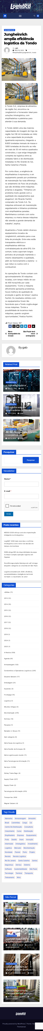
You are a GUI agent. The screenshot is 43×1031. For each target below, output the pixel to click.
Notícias (7, 719)
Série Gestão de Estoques (13, 749)
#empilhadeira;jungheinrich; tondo (24, 52)
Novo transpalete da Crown (14, 334)
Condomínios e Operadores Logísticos (18, 671)
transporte (29, 873)
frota (7, 839)
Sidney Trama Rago (11, 773)
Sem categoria (9, 737)
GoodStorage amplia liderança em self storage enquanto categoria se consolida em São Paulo (19, 994)
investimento (32, 844)
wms (19, 877)
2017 (6, 622)
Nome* (7, 479)
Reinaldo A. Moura (10, 731)
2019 (6, 634)
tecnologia (9, 873)
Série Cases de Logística (13, 743)
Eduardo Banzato (10, 677)
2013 (6, 598)
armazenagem (20, 818)
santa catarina (23, 861)
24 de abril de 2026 (16, 919)
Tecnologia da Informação (13, 791)
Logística (7, 701)
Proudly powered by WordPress (14, 1024)
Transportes (8, 797)
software (8, 869)
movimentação (29, 848)
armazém (32, 818)
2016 (6, 616)
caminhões (16, 823)
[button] (34, 16)
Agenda (7, 658)
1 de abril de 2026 (16, 945)
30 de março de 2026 (17, 973)
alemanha (8, 818)
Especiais (7, 689)
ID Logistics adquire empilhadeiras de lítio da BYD (21, 409)
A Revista (7, 652)
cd (31, 823)
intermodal (9, 844)
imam (21, 839)
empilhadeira (10, 835)
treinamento (9, 877)
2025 (6, 646)
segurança (9, 865)
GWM (32, 973)
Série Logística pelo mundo (14, 755)
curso (19, 831)
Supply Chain (8, 779)
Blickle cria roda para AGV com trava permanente (21, 433)
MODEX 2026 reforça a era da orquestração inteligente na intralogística (21, 916)
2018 (6, 628)
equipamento (31, 835)
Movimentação (9, 30)
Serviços (7, 767)
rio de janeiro (10, 861)
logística (8, 848)
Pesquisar (9, 452)
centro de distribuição (13, 827)
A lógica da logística (16, 385)
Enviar (9, 514)
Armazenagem (9, 664)
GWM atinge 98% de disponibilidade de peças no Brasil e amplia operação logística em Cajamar (20, 554)
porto (25, 852)
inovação (29, 839)
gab (16, 48)
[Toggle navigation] (20, 15)
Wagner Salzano (9, 803)
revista (7, 856)
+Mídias (7, 592)
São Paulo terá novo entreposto (29, 334)
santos (34, 861)
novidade (8, 852)
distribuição (28, 831)
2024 (6, 640)
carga (24, 823)
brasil (7, 823)
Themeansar (21, 1027)
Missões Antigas (10, 707)
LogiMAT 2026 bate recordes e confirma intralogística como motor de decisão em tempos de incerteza (19, 543)
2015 (6, 610)
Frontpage (8, 695)
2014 (6, 604)
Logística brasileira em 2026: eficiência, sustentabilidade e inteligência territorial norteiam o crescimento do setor (18, 574)
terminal (19, 873)
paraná (17, 852)
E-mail (7, 491)
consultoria (28, 827)
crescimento (9, 831)
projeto (32, 852)
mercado (17, 848)
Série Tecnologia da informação (15, 761)
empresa (20, 835)
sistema (27, 865)
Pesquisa (7, 725)
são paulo (33, 869)
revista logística (19, 856)
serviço (18, 865)
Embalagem (8, 683)
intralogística (20, 844)
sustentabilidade (20, 869)
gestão (14, 839)
